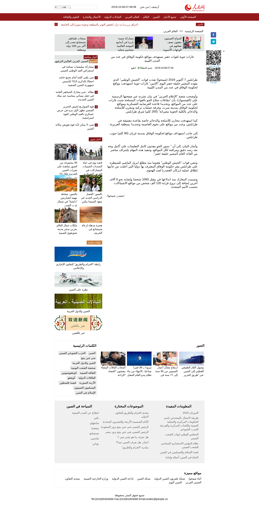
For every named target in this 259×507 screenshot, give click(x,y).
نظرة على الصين (78, 289)
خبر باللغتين (78, 332)
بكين (96, 417)
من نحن (145, 6)
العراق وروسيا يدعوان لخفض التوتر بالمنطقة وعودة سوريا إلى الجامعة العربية (101, 24)
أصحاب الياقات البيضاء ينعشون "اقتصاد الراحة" (113, 371)
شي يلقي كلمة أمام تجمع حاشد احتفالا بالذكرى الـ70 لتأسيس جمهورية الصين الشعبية (76, 81)
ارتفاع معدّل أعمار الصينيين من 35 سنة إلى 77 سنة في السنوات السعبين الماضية (166, 375)
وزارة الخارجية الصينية (96, 478)
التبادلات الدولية (112, 16)
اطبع (133, 68)
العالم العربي (132, 16)
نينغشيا (95, 428)
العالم (146, 16)
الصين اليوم (175, 482)
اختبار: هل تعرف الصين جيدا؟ (132, 442)
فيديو (116, 24)
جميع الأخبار (169, 16)
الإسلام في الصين (85, 392)
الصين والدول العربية (78, 311)
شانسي (95, 438)
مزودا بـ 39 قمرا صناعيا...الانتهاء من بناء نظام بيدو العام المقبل (139, 371)
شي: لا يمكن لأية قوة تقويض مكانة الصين (74, 126)
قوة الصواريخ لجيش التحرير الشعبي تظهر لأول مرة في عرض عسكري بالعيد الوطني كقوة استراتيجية (75, 112)
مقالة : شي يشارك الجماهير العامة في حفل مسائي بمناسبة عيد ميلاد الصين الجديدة (75, 95)
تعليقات (127, 24)
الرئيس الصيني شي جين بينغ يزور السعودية (125, 426)
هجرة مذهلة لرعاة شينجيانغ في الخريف (92, 229)
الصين (156, 16)
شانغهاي (94, 423)
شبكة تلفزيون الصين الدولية (169, 478)
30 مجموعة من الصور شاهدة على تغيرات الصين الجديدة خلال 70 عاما (67, 170)
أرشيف (154, 6)
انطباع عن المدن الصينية (85, 412)
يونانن (95, 443)
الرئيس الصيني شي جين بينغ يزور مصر (127, 431)
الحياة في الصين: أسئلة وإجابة (181, 457)
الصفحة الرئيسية (194, 31)
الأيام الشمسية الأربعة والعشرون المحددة (126, 421)
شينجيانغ (94, 433)
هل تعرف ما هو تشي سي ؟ (133, 437)
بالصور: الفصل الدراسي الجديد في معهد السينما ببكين (91, 198)
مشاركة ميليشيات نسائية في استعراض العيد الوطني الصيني (77, 68)
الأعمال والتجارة (92, 16)
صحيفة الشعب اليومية (83, 367)
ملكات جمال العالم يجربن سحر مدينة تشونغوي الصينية (67, 229)
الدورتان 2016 (190, 412)
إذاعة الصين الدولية (122, 478)
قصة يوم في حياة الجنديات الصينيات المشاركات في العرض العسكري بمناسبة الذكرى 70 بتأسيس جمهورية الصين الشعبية (92, 174)
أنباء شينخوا (195, 478)
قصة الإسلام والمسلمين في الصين (179, 452)
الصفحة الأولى (188, 16)
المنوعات (140, 24)
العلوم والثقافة (71, 16)
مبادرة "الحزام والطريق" (135, 447)
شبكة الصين (143, 478)
